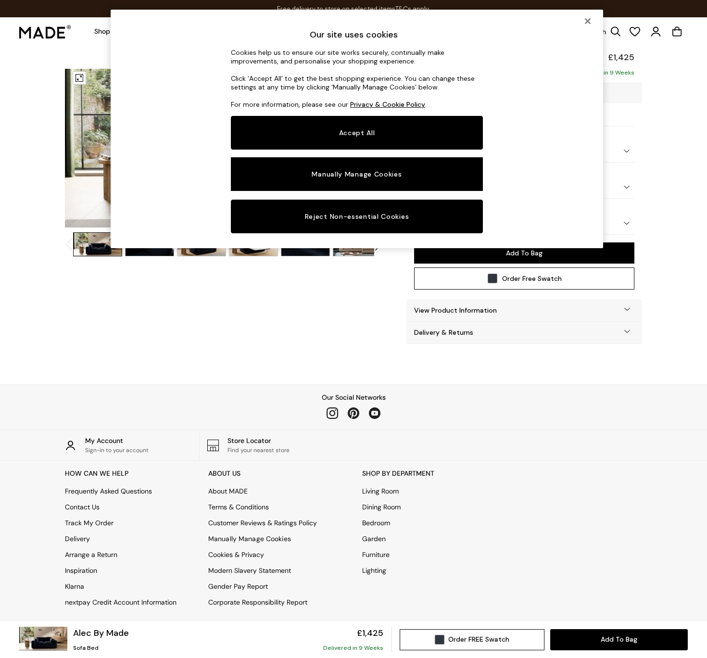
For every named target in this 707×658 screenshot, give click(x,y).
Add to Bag (524, 253)
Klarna (74, 586)
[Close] (587, 21)
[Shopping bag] (677, 31)
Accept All (357, 132)
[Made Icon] (45, 31)
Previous (83, 148)
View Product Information (455, 310)
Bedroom (376, 523)
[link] (656, 31)
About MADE (228, 491)
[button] (524, 310)
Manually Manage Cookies (249, 538)
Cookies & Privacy (236, 554)
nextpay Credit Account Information (121, 602)
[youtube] (374, 413)
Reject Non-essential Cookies (357, 216)
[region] (357, 129)
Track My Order (89, 523)
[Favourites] (634, 31)
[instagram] (332, 413)
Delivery (77, 538)
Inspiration (81, 570)
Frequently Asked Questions (108, 491)
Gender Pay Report (238, 586)
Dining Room (381, 507)
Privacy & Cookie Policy (387, 104)
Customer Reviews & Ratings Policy (262, 523)
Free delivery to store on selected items (336, 9)
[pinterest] (353, 413)
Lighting (374, 570)
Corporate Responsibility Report (257, 602)
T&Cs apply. (412, 9)
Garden (374, 538)
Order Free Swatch (532, 278)
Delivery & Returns (443, 332)
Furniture (376, 554)
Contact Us (82, 507)
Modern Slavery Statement (249, 570)
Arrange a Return (91, 554)
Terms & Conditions (238, 507)
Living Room (380, 491)
